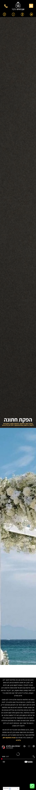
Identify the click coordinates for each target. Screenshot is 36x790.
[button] (31, 6)
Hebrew (6, 788)
